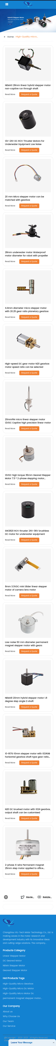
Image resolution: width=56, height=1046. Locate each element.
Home (10, 37)
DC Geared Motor (12, 960)
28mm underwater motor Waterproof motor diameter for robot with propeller (26, 254)
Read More (10, 94)
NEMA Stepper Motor (14, 965)
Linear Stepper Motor (14, 956)
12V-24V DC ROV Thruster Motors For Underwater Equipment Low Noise (24, 142)
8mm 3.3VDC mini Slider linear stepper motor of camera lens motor (26, 588)
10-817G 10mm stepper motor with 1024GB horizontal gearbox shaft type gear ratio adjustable (27, 757)
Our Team (8, 1021)
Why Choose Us (11, 1016)
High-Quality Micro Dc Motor (18, 988)
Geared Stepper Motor (15, 970)
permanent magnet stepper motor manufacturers (22, 998)
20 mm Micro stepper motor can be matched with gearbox (24, 198)
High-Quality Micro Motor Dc (18, 993)
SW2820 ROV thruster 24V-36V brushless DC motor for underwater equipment (27, 532)
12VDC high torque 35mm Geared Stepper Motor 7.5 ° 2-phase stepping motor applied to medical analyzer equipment (28, 478)
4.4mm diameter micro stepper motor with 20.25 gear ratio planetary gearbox (27, 309)
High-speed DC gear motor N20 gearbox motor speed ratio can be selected (27, 365)
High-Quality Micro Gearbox (18, 983)
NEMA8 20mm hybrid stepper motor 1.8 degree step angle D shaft (26, 699)
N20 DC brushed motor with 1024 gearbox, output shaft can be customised (27, 811)
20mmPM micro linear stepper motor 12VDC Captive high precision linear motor (28, 421)
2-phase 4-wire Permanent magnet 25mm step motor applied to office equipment (24, 868)
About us (8, 1011)
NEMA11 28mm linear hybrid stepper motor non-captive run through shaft (28, 87)
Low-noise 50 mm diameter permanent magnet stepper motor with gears (26, 643)
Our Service (9, 1026)
